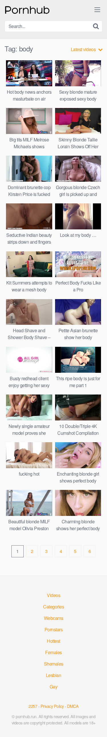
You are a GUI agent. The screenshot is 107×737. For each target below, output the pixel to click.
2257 (33, 706)
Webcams (53, 618)
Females (53, 652)
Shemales (53, 663)
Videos (53, 595)
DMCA (72, 706)
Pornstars (54, 629)
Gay (54, 686)
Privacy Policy (52, 706)
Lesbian (53, 675)
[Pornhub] (27, 9)
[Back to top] (97, 724)
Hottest (53, 641)
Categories (53, 606)
